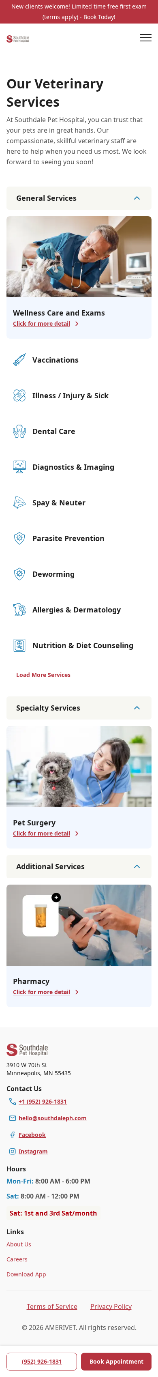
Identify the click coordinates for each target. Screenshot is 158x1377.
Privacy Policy (111, 1306)
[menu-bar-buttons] (146, 39)
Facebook (32, 1135)
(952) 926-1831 (42, 1361)
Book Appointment (116, 1361)
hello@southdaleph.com (53, 1118)
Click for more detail (41, 323)
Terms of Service (52, 1306)
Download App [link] (26, 1274)
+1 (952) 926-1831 (43, 1101)
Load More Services (43, 675)
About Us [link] (18, 1244)
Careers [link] (17, 1259)
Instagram (33, 1151)
